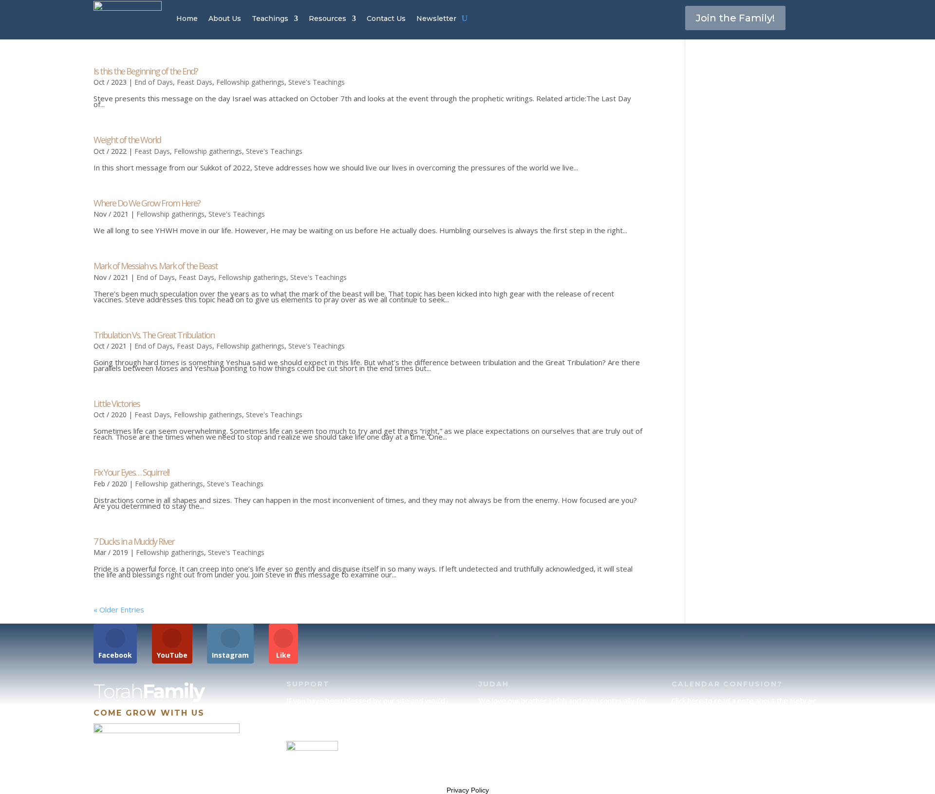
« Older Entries (119, 609)
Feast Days (194, 82)
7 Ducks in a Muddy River (134, 541)
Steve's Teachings (316, 82)
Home (187, 18)
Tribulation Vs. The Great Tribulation (154, 335)
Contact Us (386, 18)
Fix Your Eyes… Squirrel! (131, 472)
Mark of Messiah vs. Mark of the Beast (156, 266)
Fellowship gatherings (250, 82)
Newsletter (436, 18)
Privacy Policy (468, 790)
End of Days (153, 82)
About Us (224, 18)
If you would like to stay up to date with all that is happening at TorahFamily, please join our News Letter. (754, 761)
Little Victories (117, 403)
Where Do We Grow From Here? (147, 203)
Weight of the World (127, 140)
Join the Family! (735, 18)
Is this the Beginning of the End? (146, 71)
